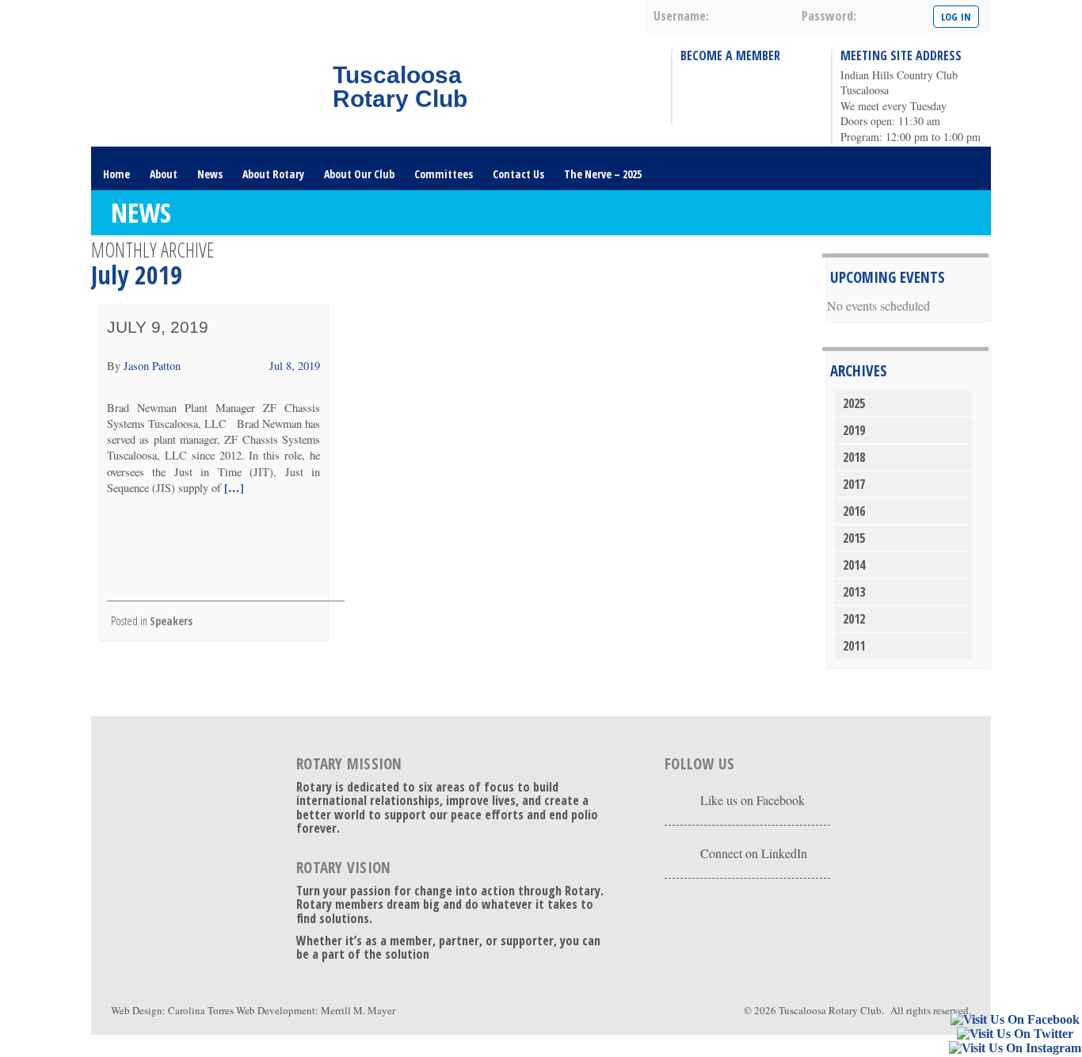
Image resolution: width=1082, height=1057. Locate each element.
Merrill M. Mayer (358, 1010)
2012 (854, 619)
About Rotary (273, 173)
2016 (854, 511)
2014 (854, 565)
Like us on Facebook (752, 800)
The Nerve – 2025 (603, 173)
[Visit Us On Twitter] (1014, 1034)
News (210, 173)
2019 (854, 430)
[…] (232, 487)
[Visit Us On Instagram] (1014, 1048)
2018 (854, 457)
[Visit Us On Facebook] (1015, 1020)
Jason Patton (152, 365)
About (163, 173)
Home (116, 173)
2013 (854, 592)
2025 (854, 403)
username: (681, 16)
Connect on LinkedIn (753, 853)
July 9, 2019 (157, 327)
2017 (854, 484)
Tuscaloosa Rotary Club (830, 1010)
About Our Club (359, 173)
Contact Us (518, 173)
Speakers (171, 620)
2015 (854, 538)
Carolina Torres (201, 1010)
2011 (854, 645)
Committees (443, 173)
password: (829, 16)
